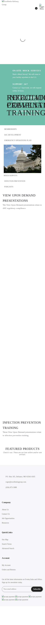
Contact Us (6, 514)
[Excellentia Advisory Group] (10, 3)
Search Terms (7, 544)
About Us (5, 510)
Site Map (5, 540)
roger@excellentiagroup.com (16, 482)
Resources (5, 523)
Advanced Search (8, 548)
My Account (6, 565)
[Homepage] (22, 615)
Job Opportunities (8, 518)
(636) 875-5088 (11, 487)
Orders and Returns (9, 570)
